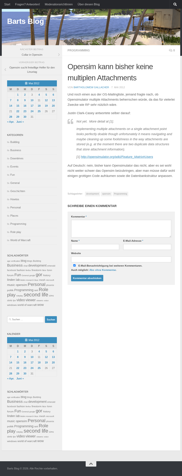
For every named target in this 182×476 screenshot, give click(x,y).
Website (76, 253)
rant (36, 290)
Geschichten (17, 191)
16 (24, 105)
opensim (106, 194)
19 (46, 105)
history (46, 275)
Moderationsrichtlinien (59, 4)
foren (49, 270)
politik (10, 290)
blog (23, 260)
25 (39, 111)
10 (32, 100)
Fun (12, 174)
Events (14, 166)
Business (15, 150)
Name (75, 240)
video (21, 300)
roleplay (19, 296)
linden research (27, 280)
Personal (15, 207)
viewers (39, 300)
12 (46, 100)
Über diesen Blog (89, 4)
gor (39, 274)
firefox (28, 270)
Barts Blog (25, 21)
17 (32, 105)
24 (32, 111)
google (32, 275)
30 (24, 116)
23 (24, 111)
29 (17, 116)
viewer (31, 300)
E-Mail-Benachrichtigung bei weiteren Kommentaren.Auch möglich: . (106, 267)
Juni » (20, 121)
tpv (14, 300)
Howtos (14, 199)
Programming (79, 50)
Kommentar (79, 216)
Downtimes (16, 158)
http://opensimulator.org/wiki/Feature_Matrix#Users (117, 157)
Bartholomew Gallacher (91, 87)
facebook (11, 270)
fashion (21, 270)
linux (36, 280)
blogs (29, 261)
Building (14, 141)
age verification (13, 261)
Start (7, 4)
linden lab (13, 279)
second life (36, 294)
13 (53, 100)
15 (17, 105)
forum (10, 275)
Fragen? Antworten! (27, 4)
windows (12, 305)
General (15, 182)
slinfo (9, 300)
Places (14, 215)
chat (25, 266)
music (11, 285)
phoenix (50, 285)
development (92, 194)
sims (51, 295)
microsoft (50, 280)
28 (10, 116)
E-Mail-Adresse (133, 240)
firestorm (37, 270)
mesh (42, 280)
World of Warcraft (20, 240)
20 (53, 105)
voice (46, 300)
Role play (15, 231)
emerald (51, 266)
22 (17, 111)
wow (40, 305)
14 (10, 105)
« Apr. (10, 121)
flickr (44, 270)
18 (39, 105)
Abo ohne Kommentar (102, 269)
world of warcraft (27, 304)
